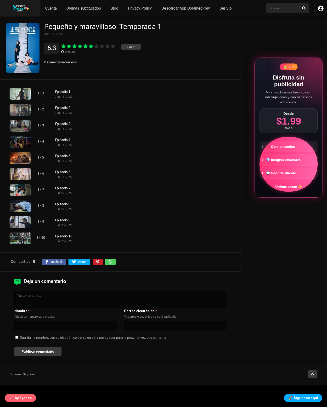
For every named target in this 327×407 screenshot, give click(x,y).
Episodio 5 (62, 156)
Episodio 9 (62, 220)
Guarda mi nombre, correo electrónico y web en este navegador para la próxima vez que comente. (93, 337)
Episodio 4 (62, 140)
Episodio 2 (62, 108)
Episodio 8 (62, 204)
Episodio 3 (62, 124)
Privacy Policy (140, 8)
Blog (114, 8)
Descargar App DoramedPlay (185, 8)
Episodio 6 (62, 172)
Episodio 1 (62, 92)
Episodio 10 (63, 236)
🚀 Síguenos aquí (303, 397)
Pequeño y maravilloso (60, 62)
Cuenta (51, 8)
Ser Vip (226, 8)
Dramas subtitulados (83, 8)
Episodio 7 (62, 188)
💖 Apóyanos (20, 397)
